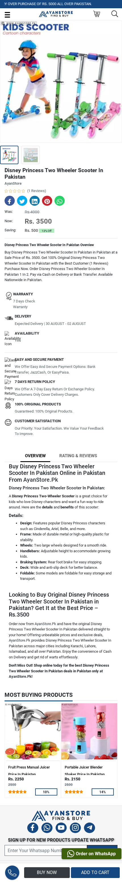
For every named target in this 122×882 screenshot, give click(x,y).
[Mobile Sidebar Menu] (7, 14)
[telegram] (89, 829)
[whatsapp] (46, 829)
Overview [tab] (35, 455)
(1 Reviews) (36, 191)
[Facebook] (32, 829)
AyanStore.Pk (40, 480)
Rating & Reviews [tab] (78, 455)
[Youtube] (61, 829)
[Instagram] (75, 829)
